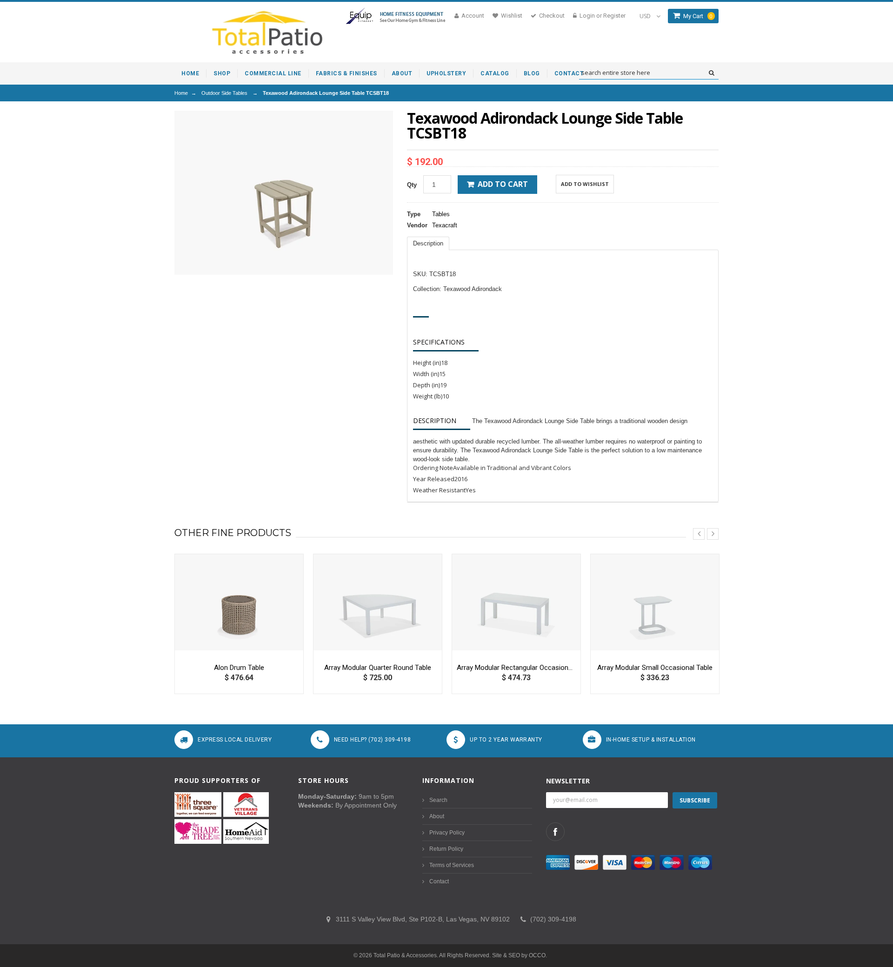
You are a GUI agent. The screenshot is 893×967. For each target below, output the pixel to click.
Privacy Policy (447, 832)
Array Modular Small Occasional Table (655, 667)
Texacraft (444, 225)
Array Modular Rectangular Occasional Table (516, 667)
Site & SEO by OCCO (519, 955)
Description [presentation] (428, 243)
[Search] (711, 73)
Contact (439, 881)
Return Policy (446, 849)
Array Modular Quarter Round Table (377, 667)
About (436, 816)
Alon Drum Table (239, 667)
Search (438, 800)
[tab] (428, 243)
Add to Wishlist (585, 183)
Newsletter (568, 780)
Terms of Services (451, 865)
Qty (412, 184)
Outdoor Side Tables (224, 93)
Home (181, 93)
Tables (441, 214)
